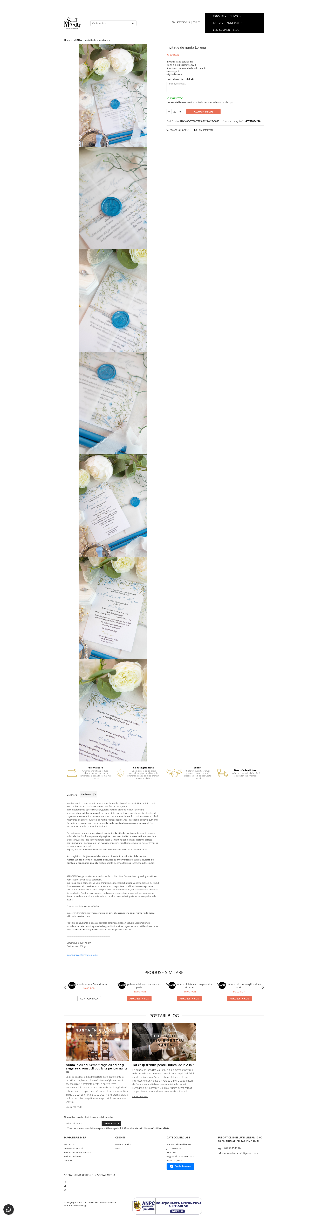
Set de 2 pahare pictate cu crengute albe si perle (189, 986)
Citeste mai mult (73, 1106)
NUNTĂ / (78, 40)
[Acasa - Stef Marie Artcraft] (74, 23)
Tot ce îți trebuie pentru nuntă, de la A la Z (163, 1065)
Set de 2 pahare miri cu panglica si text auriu (239, 986)
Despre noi (69, 1144)
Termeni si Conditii (73, 1148)
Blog (236, 29)
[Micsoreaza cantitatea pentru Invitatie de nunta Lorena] (169, 111)
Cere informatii (205, 129)
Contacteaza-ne (183, 1166)
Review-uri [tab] (88, 794)
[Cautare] (133, 23)
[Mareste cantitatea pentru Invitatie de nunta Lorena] (180, 111)
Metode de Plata (123, 1144)
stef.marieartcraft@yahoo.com (87, 929)
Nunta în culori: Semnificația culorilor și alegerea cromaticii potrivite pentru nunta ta (96, 1068)
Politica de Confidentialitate (155, 1128)
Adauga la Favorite (179, 129)
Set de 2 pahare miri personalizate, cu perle (139, 986)
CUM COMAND (221, 29)
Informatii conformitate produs (82, 954)
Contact (68, 1160)
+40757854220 (231, 1148)
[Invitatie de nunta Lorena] (112, 95)
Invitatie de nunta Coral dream (89, 984)
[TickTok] (65, 1185)
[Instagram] (65, 1189)
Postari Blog (164, 1015)
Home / (68, 40)
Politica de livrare (72, 1156)
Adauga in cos (203, 111)
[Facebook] (65, 1181)
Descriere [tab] (72, 794)
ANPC (118, 1148)
